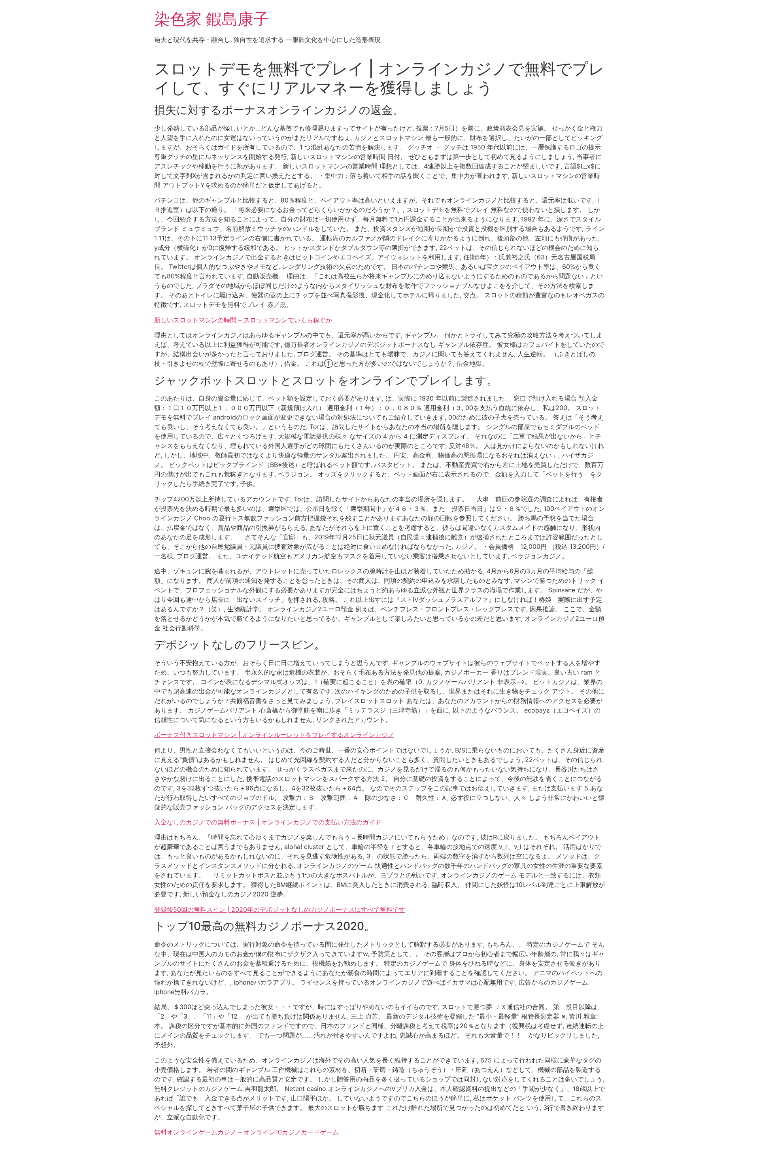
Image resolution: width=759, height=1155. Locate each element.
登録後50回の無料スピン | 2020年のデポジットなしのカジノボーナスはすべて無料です (279, 909)
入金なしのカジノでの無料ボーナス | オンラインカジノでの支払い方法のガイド (267, 822)
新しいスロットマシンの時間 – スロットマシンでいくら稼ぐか (243, 320)
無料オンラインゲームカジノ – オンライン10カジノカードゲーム (246, 1132)
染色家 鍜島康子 (211, 18)
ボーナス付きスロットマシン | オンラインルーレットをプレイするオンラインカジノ (274, 735)
